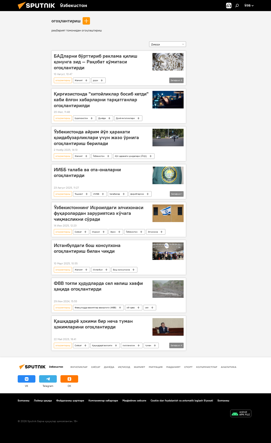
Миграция (156, 367)
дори (95, 80)
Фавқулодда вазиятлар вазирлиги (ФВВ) (95, 307)
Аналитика (228, 367)
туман (148, 345)
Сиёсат (78, 231)
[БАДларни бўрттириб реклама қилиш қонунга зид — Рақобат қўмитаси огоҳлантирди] (168, 62)
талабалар (115, 193)
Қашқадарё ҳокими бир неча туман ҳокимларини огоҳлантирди (93, 324)
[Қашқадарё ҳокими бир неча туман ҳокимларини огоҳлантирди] (168, 327)
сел (147, 307)
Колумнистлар (206, 367)
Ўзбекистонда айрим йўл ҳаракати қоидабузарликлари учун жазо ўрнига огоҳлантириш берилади (96, 137)
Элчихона (153, 231)
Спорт (188, 367)
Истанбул (98, 269)
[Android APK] (240, 414)
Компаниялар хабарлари (103, 400)
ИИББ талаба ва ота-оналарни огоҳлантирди (87, 172)
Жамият (79, 80)
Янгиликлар (78, 367)
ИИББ (96, 193)
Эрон (113, 231)
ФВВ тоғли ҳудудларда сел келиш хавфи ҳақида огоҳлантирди (98, 286)
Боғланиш (23, 400)
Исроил (96, 231)
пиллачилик (129, 345)
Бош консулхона (121, 269)
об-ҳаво (131, 307)
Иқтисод (124, 367)
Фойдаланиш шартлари (70, 400)
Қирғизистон (81, 118)
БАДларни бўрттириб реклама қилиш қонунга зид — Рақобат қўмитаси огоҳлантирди (95, 61)
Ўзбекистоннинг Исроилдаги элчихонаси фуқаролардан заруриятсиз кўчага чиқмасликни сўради (98, 213)
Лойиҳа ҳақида (43, 400)
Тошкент (79, 193)
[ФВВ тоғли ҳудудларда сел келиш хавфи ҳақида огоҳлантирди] (168, 289)
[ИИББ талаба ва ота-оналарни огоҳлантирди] (168, 175)
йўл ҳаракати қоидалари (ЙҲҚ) (131, 156)
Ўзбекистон (99, 156)
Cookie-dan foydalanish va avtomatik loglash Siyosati (182, 400)
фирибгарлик (137, 193)
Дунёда (102, 118)
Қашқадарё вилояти (102, 345)
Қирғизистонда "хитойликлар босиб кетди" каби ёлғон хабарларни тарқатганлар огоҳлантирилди (101, 99)
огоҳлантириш (66, 20)
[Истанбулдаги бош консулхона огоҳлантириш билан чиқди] (168, 251)
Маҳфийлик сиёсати (134, 400)
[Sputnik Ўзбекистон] (38, 10)
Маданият (173, 367)
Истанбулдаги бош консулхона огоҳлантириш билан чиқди (87, 248)
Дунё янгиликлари (125, 118)
